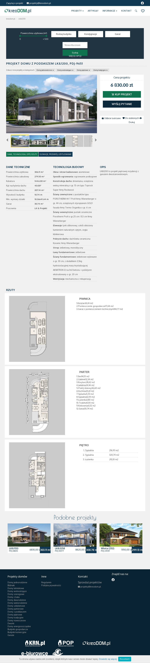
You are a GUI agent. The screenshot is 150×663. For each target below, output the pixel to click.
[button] (136, 11)
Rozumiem (125, 659)
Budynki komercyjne (17, 632)
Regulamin (46, 582)
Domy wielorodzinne (17, 603)
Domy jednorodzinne (44, 70)
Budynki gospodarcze (18, 629)
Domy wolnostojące (64, 70)
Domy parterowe (16, 609)
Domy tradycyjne (99, 70)
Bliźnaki (11, 585)
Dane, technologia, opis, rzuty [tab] (22, 154)
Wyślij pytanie (122, 104)
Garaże (11, 635)
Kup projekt (123, 94)
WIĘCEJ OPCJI (75, 56)
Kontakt (126, 10)
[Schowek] (142, 11)
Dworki (11, 623)
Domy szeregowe (16, 594)
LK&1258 (60, 548)
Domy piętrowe (82, 70)
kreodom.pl (10, 19)
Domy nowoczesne (17, 620)
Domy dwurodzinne (17, 600)
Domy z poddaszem (17, 611)
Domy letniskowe (16, 588)
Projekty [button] (76, 10)
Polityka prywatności (51, 585)
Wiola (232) (107, 548)
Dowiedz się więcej (108, 659)
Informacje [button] (109, 10)
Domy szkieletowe (16, 606)
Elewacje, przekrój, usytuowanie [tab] (55, 154)
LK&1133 (13, 548)
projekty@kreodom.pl (40, 3)
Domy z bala (13, 597)
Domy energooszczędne (19, 626)
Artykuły (93, 10)
